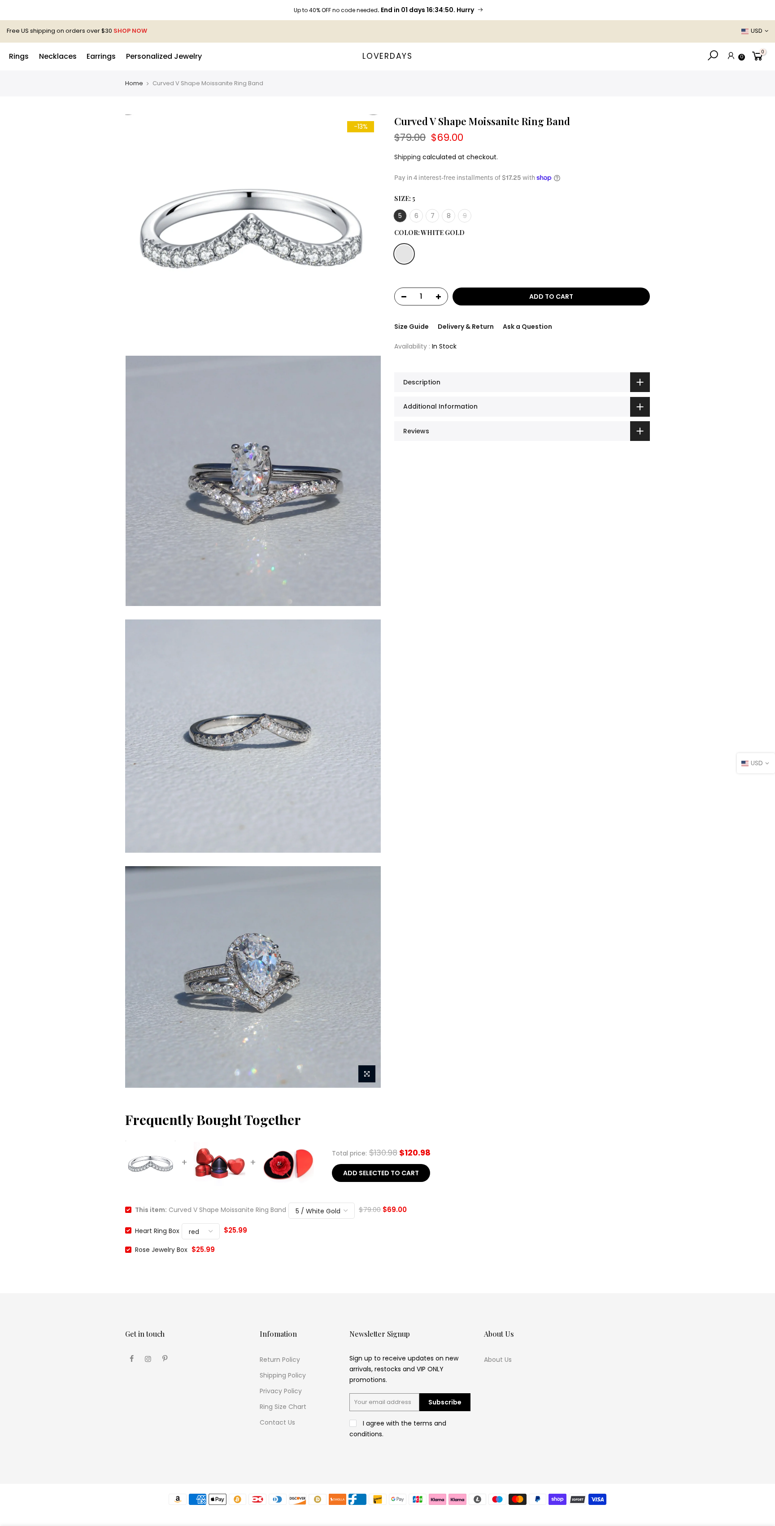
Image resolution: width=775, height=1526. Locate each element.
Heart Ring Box (157, 1230)
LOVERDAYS (387, 56)
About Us (498, 1359)
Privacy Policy (281, 1390)
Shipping (407, 157)
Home (134, 83)
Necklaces (58, 56)
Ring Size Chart (283, 1406)
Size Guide (411, 326)
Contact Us (277, 1422)
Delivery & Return (466, 326)
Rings (19, 56)
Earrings (101, 56)
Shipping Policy (283, 1375)
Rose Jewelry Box (161, 1249)
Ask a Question (527, 326)
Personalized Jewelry (164, 56)
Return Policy (280, 1359)
